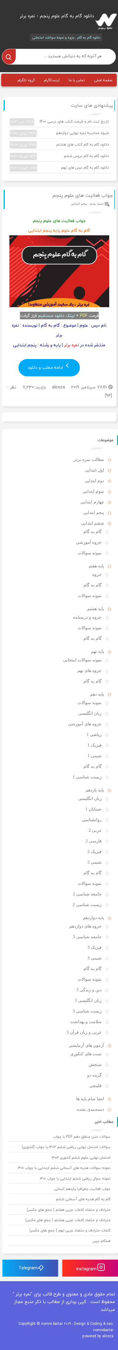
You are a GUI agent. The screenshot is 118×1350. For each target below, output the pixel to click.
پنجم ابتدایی (79, 203)
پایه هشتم (95, 608)
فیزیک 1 (94, 745)
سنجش (95, 1064)
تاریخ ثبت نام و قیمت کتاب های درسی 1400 (59, 121)
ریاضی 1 (94, 734)
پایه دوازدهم (93, 917)
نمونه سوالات (90, 553)
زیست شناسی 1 (87, 777)
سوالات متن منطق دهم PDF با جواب (81, 1136)
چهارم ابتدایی (92, 502)
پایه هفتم (96, 566)
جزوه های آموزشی (85, 724)
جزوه (97, 574)
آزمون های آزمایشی (86, 1045)
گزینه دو (94, 1075)
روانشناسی (92, 820)
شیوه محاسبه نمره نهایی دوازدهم (59, 133)
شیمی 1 (94, 756)
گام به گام (93, 531)
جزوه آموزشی (89, 542)
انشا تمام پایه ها (90, 1098)
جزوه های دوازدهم (85, 926)
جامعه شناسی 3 (87, 937)
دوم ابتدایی (94, 481)
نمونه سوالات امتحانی (82, 660)
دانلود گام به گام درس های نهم (59, 167)
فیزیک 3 (94, 947)
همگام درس (101, 1241)
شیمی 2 (94, 862)
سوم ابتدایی (93, 491)
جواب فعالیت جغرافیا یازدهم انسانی (82, 1189)
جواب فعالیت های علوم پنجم (82, 195)
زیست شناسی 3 (87, 1011)
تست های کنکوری (86, 1054)
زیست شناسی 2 (87, 904)
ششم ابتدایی (92, 523)
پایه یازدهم (95, 790)
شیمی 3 (94, 958)
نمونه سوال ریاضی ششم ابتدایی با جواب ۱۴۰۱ (75, 1178)
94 (108, 395)
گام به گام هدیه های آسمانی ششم (83, 1199)
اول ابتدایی (94, 470)
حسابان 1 (93, 809)
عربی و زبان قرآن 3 (84, 1032)
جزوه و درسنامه (87, 617)
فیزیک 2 (94, 851)
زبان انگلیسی (90, 713)
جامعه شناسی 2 (87, 894)
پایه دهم (97, 694)
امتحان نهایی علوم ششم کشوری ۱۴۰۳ (81, 1157)
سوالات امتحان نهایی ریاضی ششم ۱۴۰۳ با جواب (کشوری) (66, 1147)
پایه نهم (97, 651)
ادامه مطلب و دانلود (46, 367)
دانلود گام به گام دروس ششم (59, 156)
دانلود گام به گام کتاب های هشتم (59, 144)
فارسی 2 (94, 841)
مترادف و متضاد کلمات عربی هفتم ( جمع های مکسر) (68, 1210)
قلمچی (95, 1085)
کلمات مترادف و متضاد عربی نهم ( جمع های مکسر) (69, 1230)
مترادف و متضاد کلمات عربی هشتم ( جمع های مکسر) (67, 1220)
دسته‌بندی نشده (90, 1109)
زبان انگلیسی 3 (88, 1000)
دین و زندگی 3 (89, 990)
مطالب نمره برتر (89, 459)
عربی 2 (95, 830)
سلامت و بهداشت (86, 1021)
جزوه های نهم (89, 670)
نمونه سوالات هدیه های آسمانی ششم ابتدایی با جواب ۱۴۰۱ (64, 1168)
